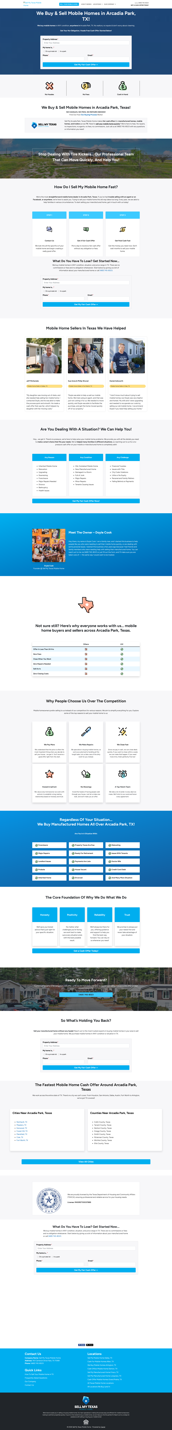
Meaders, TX (21, 1125)
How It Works (86, 4)
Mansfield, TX (22, 1134)
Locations (97, 4)
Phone (46, 55)
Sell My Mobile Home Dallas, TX (99, 1358)
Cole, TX (20, 1137)
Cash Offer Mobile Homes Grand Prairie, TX (104, 1379)
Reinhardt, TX (22, 1122)
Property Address (50, 39)
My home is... (42, 1253)
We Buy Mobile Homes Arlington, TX (101, 1365)
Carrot (103, 1427)
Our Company (109, 4)
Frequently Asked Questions (36, 1378)
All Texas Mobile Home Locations (100, 1383)
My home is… (48, 47)
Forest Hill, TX (22, 1131)
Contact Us (29, 1385)
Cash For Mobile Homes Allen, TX (100, 1361)
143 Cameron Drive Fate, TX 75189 (46, 1361)
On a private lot (51, 51)
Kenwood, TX (22, 1128)
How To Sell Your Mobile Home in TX (39, 1374)
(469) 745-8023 (37, 1363)
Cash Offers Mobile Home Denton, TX (102, 1369)
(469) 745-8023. (106, 270)
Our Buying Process (89, 115)
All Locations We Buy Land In (98, 1387)
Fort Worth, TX (22, 1140)
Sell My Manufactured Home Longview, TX (104, 1376)
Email (90, 55)
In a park (63, 51)
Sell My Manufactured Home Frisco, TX (102, 1372)
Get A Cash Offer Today (140, 5)
